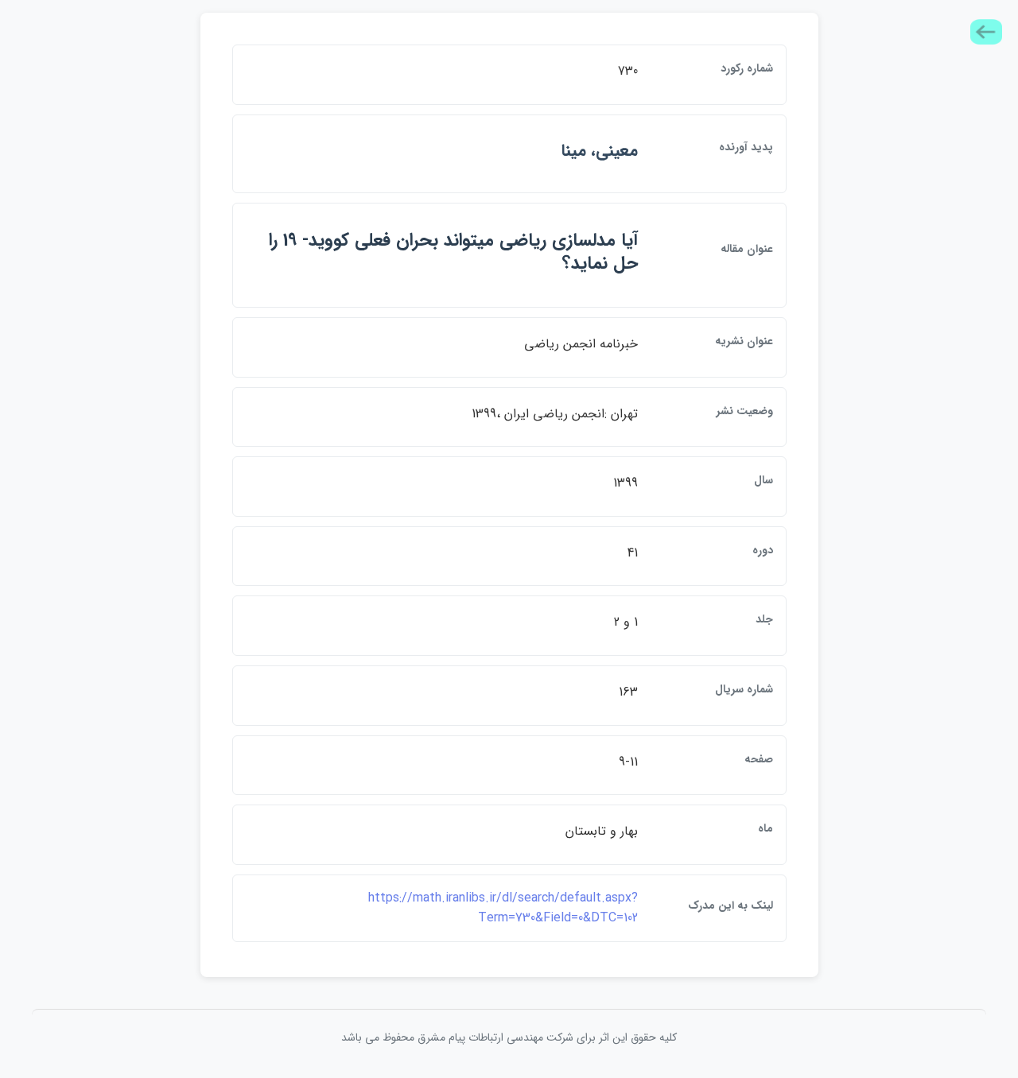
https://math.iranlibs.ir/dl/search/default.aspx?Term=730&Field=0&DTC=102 (503, 908)
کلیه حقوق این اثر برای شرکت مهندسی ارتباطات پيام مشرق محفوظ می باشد (509, 1037)
